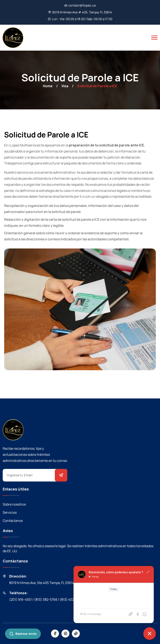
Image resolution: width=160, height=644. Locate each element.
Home (47, 86)
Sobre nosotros (14, 504)
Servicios (10, 512)
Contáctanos (13, 520)
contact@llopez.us (82, 5)
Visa (64, 86)
